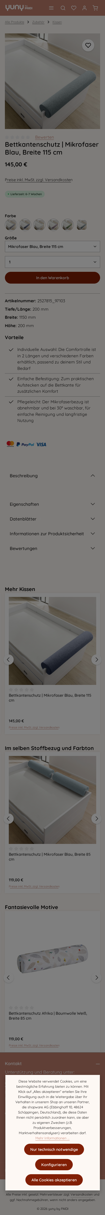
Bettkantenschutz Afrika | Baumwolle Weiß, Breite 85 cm (48, 1016)
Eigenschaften (24, 504)
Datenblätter (25, 519)
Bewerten (44, 137)
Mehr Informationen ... (52, 1138)
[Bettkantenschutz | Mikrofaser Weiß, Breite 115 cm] (39, 225)
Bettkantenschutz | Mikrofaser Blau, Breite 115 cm (50, 698)
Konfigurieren (54, 1164)
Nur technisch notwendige (54, 1149)
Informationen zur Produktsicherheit (47, 533)
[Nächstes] (96, 659)
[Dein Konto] (84, 8)
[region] (52, 81)
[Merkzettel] (74, 8)
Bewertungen (23, 548)
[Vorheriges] (8, 659)
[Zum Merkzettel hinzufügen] (88, 45)
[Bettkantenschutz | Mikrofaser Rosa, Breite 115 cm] (53, 225)
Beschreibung (24, 475)
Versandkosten (82, 1194)
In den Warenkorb (52, 277)
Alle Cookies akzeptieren (54, 1179)
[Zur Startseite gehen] (19, 8)
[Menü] (51, 8)
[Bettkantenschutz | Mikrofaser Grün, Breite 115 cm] (68, 225)
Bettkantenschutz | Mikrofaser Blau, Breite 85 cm (50, 857)
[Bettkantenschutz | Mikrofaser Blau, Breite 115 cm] (52, 81)
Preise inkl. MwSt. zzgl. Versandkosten (39, 179)
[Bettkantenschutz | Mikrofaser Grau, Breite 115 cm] (11, 225)
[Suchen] (63, 8)
